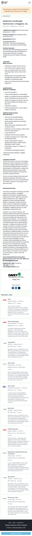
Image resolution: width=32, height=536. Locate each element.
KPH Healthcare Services (14, 388)
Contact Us (20, 523)
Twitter (19, 525)
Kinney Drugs (11, 365)
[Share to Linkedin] (16, 288)
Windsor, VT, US (12, 303)
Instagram (13, 525)
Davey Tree (6, 26)
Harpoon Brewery (12, 301)
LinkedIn (7, 525)
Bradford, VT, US (12, 390)
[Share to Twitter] (19, 288)
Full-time (20, 323)
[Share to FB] (13, 288)
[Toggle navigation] (29, 2)
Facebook (24, 525)
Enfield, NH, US (13, 26)
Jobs (13, 523)
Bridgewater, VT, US (13, 325)
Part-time (20, 301)
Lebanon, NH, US (18, 344)
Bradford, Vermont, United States (16, 367)
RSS (10, 523)
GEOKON (10, 344)
